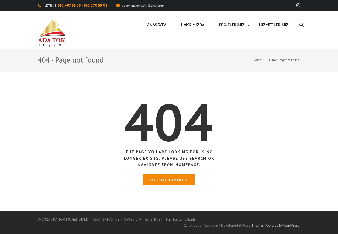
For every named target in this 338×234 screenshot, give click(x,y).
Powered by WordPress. (282, 225)
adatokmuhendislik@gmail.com (143, 5)
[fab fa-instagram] (298, 5)
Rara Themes (253, 225)
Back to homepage (169, 180)
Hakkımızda (192, 24)
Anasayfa (156, 24)
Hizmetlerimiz (274, 24)
